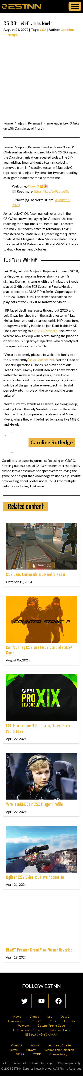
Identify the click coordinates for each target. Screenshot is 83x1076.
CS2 (43, 29)
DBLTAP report (45, 331)
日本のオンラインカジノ (41, 1034)
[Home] (21, 6)
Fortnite (69, 1021)
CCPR (37, 1054)
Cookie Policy (58, 1054)
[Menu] (75, 6)
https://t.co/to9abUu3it (51, 191)
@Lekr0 (33, 186)
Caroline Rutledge (52, 442)
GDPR (20, 1054)
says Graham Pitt (41, 360)
